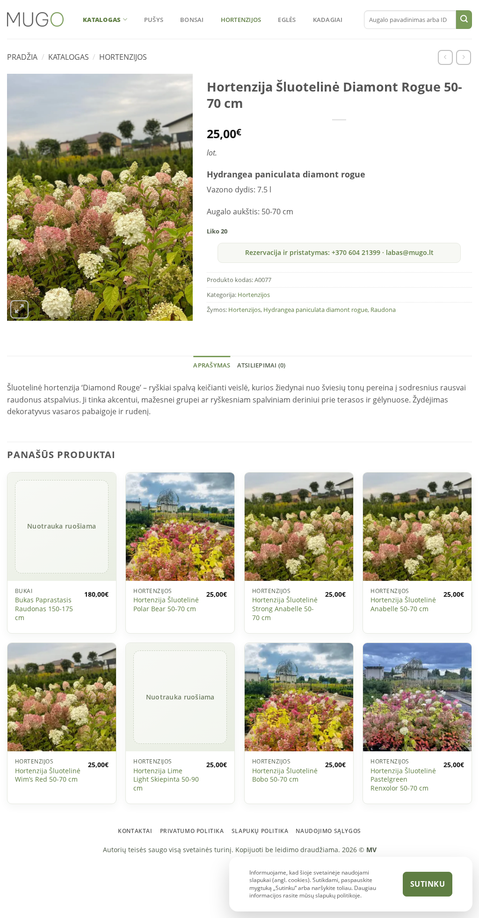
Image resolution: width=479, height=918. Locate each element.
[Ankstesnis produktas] (445, 57)
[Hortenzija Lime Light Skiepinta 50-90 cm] (180, 697)
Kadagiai (328, 19)
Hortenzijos (241, 19)
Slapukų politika (260, 831)
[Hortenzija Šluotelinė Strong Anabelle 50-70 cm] (299, 527)
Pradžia (22, 57)
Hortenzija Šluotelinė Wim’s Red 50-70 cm (47, 775)
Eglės (287, 19)
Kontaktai (135, 831)
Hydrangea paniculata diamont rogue (315, 309)
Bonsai (192, 19)
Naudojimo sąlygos (328, 831)
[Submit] (464, 19)
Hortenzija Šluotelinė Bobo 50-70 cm (285, 775)
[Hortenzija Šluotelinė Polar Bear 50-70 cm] (180, 527)
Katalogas (102, 19)
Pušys (153, 19)
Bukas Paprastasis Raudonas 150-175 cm (44, 608)
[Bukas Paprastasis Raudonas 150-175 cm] (61, 527)
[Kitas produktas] (463, 57)
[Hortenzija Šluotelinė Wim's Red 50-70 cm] (61, 697)
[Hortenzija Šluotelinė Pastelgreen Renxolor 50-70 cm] (417, 697)
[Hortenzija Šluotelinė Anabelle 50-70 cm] (417, 527)
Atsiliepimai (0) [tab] (261, 365)
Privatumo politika (192, 831)
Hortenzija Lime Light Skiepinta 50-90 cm (166, 779)
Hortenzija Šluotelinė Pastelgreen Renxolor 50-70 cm (403, 779)
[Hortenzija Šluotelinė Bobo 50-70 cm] (299, 697)
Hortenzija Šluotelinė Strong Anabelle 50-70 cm (285, 608)
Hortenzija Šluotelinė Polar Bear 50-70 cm (166, 604)
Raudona (383, 309)
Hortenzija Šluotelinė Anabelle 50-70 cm (403, 604)
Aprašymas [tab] (211, 365)
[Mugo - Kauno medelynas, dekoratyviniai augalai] (35, 19)
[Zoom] (19, 309)
